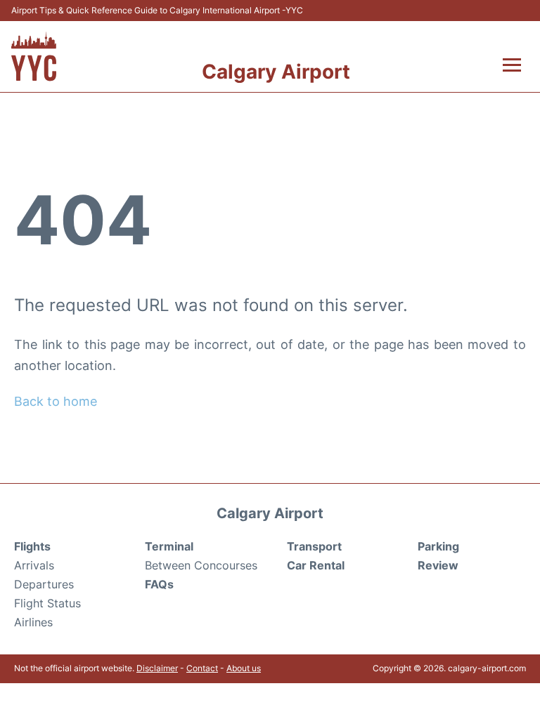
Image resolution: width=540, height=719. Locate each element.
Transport (314, 546)
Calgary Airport (276, 71)
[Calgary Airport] (33, 56)
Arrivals (34, 565)
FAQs (159, 584)
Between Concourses (201, 565)
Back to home (55, 401)
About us (243, 668)
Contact (202, 668)
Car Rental (316, 565)
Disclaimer (157, 668)
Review (438, 565)
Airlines (33, 622)
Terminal (169, 546)
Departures (44, 584)
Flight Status (47, 603)
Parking (438, 546)
